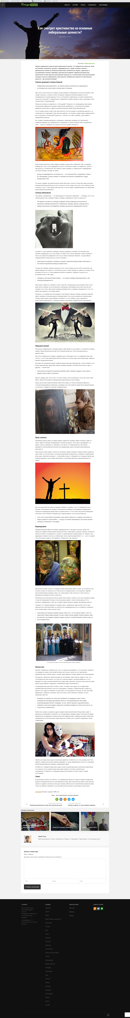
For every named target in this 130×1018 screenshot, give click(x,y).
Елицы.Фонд (26, 1)
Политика (47, 941)
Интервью (48, 986)
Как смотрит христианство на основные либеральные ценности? (65, 30)
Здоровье (47, 908)
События (47, 978)
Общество (48, 945)
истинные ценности (73, 795)
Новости (67, 5)
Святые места (49, 949)
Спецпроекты (92, 5)
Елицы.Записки (16, 1)
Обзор (47, 915)
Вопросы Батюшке (38, 1)
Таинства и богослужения (52, 952)
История (47, 926)
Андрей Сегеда (62, 36)
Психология (48, 922)
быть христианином (61, 795)
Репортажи (48, 990)
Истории (75, 5)
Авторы (71, 915)
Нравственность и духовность (53, 919)
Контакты (72, 908)
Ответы (83, 5)
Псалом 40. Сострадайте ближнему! (36, 827)
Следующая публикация (81, 804)
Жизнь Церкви (49, 960)
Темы (46, 975)
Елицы (56, 1)
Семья (47, 934)
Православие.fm (90, 63)
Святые (47, 956)
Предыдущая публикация (46, 804)
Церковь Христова (50, 963)
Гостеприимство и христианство (94, 827)
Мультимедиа (103, 5)
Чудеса (47, 911)
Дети (46, 930)
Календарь (48, 967)
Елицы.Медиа (6, 1)
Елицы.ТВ (48, 1)
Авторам (71, 912)
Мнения (47, 982)
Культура (47, 937)
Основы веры (49, 971)
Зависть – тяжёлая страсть (63, 827)
